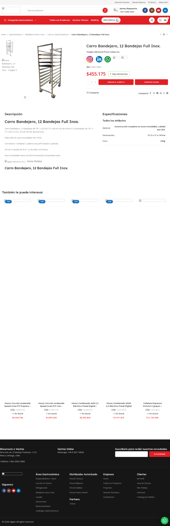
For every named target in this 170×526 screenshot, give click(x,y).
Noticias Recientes (111, 492)
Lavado (39, 497)
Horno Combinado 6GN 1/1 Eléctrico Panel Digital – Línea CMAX (85, 406)
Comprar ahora (151, 82)
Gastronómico (15, 34)
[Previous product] (160, 34)
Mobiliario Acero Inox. (35, 34)
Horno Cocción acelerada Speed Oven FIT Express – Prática (17, 406)
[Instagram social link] (152, 10)
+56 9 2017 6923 (76, 452)
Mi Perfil (140, 478)
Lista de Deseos (144, 483)
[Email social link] (157, 93)
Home (106, 478)
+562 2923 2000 (17, 461)
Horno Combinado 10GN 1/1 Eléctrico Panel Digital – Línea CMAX (119, 406)
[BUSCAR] (105, 10)
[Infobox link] (125, 10)
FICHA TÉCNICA (34, 161)
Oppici (12, 521)
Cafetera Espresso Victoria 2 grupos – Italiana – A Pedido (152, 406)
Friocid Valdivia (75, 487)
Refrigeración (41, 487)
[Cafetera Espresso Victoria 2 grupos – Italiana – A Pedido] (152, 300)
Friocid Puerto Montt (78, 492)
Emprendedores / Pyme (46, 478)
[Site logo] (11, 10)
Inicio (3, 34)
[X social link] (154, 93)
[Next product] (167, 34)
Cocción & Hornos (44, 483)
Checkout (141, 492)
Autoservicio (41, 501)
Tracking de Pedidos (146, 497)
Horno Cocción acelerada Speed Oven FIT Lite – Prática (51, 406)
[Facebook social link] (145, 10)
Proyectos (107, 487)
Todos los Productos (112, 483)
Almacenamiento (43, 506)
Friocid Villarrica (76, 483)
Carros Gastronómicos (58, 34)
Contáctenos (108, 497)
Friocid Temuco (76, 478)
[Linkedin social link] (165, 10)
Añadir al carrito (116, 82)
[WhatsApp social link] (164, 93)
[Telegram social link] (167, 93)
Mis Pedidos (142, 487)
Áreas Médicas (109, 20)
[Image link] (12, 476)
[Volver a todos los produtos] (163, 34)
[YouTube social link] (158, 10)
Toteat (72, 503)
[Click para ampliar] (25, 97)
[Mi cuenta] (152, 20)
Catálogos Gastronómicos (47, 510)
